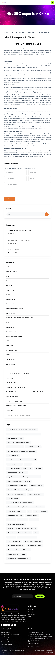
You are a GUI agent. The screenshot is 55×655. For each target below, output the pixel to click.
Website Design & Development (9, 637)
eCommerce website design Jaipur (17, 485)
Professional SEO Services (15, 250)
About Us (30, 609)
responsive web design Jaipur (16, 511)
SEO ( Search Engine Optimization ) (10, 634)
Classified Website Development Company (19, 468)
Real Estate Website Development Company (20, 502)
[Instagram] (11, 625)
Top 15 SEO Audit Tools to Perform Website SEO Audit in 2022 (24, 392)
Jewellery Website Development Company (19, 490)
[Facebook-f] (2, 625)
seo (29, 511)
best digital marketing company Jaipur (18, 442)
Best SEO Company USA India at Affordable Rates (21, 451)
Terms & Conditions (40, 650)
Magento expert (11, 332)
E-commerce (4, 639)
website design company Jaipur (16, 554)
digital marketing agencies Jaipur (17, 472)
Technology (9, 378)
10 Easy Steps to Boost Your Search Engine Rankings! (22, 429)
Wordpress (9, 410)
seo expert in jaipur (32, 515)
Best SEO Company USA (33, 447)
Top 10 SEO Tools (11, 382)
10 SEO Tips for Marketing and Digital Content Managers (23, 434)
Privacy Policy (49, 650)
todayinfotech (10, 32)
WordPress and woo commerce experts (18, 415)
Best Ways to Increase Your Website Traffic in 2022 (22, 459)
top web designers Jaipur (34, 545)
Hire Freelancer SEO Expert (14, 308)
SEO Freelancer (11, 359)
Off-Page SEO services (9, 111)
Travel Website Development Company (18, 550)
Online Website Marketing (14, 336)
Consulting (38, 468)
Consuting (9, 285)
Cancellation (49, 652)
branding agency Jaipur (14, 464)
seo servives (10, 369)
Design (8, 295)
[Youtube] (15, 625)
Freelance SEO (10, 304)
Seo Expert (9, 345)
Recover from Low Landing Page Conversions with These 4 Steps (25, 507)
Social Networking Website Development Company (22, 528)
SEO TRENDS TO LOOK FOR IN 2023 (17, 373)
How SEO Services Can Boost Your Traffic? (20, 230)
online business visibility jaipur (16, 494)
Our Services (31, 614)
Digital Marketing (5, 632)
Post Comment (10, 199)
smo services (34, 520)
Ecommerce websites (36, 485)
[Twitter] (5, 625)
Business (9, 281)
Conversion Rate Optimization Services (19, 240)
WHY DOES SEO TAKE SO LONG (16, 406)
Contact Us (31, 619)
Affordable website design (15, 438)
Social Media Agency (6, 642)
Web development (12, 396)
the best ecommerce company (27, 537)
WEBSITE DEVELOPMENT (14, 401)
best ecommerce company (15, 447)
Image (8, 322)
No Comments (45, 32)
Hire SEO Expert (11, 313)
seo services (11, 520)
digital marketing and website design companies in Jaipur (23, 477)
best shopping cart (13, 455)
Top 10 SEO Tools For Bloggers (15, 387)
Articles (8, 267)
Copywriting (10, 290)
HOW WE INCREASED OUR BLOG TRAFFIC (19, 318)
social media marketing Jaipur (16, 524)
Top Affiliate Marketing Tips (15, 545)
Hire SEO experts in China (27, 43)
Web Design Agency (6, 644)
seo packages (10, 364)
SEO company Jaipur (40, 511)
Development (10, 299)
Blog (7, 276)
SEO (33, 126)
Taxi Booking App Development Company (19, 532)
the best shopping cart (14, 541)
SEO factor (9, 355)
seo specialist (22, 520)
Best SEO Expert (11, 271)
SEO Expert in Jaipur (12, 350)
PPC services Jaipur (13, 498)
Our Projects (31, 612)
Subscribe (40, 596)
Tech (36, 532)
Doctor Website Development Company (19, 481)
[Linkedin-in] (8, 625)
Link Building (21, 32)
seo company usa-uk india (15, 515)
